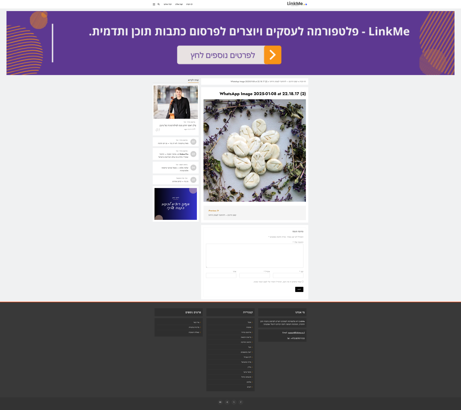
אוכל (249, 322)
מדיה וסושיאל (180, 178)
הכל (185, 122)
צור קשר (196, 322)
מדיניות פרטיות (194, 327)
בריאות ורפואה (183, 165)
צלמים (249, 382)
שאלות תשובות (194, 332)
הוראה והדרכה (246, 342)
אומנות (248, 327)
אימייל (267, 271)
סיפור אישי (247, 372)
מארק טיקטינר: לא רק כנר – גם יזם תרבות (173, 143)
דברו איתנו (168, 4)
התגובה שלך (298, 242)
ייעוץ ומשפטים (246, 352)
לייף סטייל (247, 357)
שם (301, 271)
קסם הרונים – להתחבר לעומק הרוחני (283, 81)
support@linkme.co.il (296, 332)
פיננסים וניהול (246, 377)
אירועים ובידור (191, 122)
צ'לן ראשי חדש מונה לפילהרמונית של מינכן (178, 125)
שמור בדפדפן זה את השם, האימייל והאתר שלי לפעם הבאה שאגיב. (277, 281)
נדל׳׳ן (249, 367)
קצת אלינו (179, 4)
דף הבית (189, 4)
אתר (234, 271)
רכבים (249, 387)
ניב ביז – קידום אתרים (180, 181)
